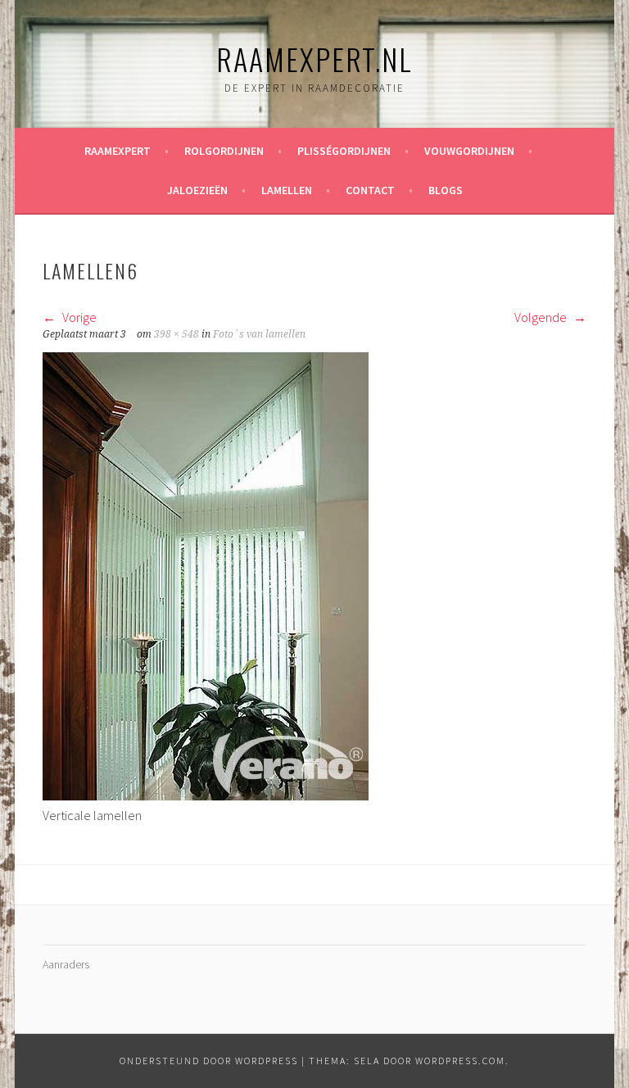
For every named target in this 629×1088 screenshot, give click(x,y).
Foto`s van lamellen (259, 334)
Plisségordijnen (344, 150)
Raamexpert (117, 150)
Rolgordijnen (224, 150)
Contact (370, 190)
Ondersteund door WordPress (209, 1060)
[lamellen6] (206, 795)
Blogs (445, 190)
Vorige (78, 317)
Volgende (541, 317)
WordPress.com (460, 1060)
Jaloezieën (197, 190)
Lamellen (286, 190)
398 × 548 (176, 334)
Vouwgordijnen (469, 150)
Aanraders (66, 964)
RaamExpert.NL (314, 58)
